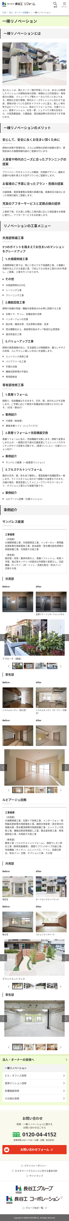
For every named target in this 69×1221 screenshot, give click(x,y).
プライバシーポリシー (35, 1165)
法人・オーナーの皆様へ (18, 1060)
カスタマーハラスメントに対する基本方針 (36, 1170)
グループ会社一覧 (34, 1207)
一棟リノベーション (15, 1068)
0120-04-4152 (39, 1134)
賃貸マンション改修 (15, 1083)
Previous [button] (3, 637)
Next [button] (65, 637)
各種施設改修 (12, 1090)
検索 (55, 7)
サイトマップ (36, 1175)
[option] (34, 640)
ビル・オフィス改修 (15, 1075)
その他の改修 (12, 1098)
